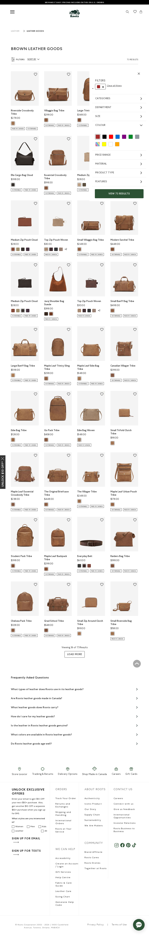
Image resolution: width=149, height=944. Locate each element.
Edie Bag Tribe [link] (19, 430)
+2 (66, 249)
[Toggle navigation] (12, 12)
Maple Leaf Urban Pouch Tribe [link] (123, 493)
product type (104, 173)
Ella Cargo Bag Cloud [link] (22, 175)
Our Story (90, 810)
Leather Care (63, 891)
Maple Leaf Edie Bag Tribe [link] (88, 367)
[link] (74, 13)
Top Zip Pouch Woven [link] (56, 239)
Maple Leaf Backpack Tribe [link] (55, 558)
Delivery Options (67, 774)
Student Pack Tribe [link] (21, 556)
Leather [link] (15, 31)
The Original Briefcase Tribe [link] (56, 493)
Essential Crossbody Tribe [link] (55, 177)
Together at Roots (95, 869)
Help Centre (63, 878)
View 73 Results (119, 193)
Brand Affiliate (93, 852)
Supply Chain (92, 815)
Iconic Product (93, 804)
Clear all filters (114, 86)
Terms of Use (119, 925)
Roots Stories (92, 863)
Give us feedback (124, 810)
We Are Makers (93, 826)
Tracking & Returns (42, 774)
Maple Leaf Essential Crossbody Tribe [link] (22, 493)
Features (101, 181)
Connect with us (123, 804)
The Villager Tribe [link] (87, 491)
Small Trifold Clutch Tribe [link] (121, 432)
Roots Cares (91, 858)
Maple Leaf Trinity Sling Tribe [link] (57, 367)
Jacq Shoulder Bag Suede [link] (54, 303)
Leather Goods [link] (35, 31)
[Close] (2, 457)
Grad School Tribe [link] (54, 621)
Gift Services (63, 872)
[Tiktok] (134, 847)
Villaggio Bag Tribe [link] (54, 110)
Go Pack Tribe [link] (51, 430)
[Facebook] (122, 847)
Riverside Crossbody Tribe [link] (22, 112)
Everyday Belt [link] (84, 556)
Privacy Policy (95, 925)
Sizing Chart (62, 897)
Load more (74, 654)
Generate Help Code (64, 903)
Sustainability (92, 820)
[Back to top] (136, 663)
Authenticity (92, 799)
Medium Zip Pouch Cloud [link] (24, 239)
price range (103, 155)
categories (102, 98)
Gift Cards (131, 774)
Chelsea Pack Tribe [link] (21, 621)
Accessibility (63, 858)
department (103, 107)
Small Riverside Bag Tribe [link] (121, 623)
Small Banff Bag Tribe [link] (122, 301)
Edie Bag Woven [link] (86, 430)
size (97, 116)
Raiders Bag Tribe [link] (120, 556)
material (101, 164)
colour (100, 125)
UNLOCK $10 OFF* (2, 474)
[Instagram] (116, 847)
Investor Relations (125, 823)
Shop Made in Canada (94, 774)
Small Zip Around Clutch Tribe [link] (90, 623)
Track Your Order (65, 799)
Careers (116, 774)
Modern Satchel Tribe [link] (122, 239)
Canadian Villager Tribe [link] (122, 365)
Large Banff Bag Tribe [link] (23, 365)
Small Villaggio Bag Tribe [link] (90, 239)
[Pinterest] (128, 847)
